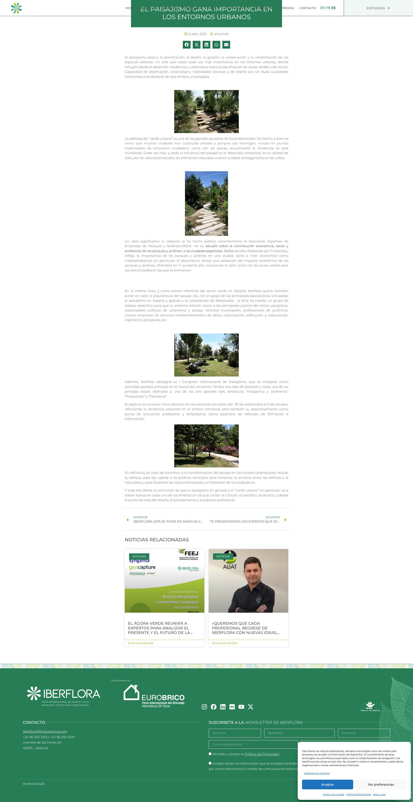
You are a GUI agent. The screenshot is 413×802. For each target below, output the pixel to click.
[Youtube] (241, 707)
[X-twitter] (251, 707)
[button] (187, 45)
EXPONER (169, 8)
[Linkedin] (223, 707)
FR (328, 8)
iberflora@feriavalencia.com (45, 731)
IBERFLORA (148, 8)
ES (333, 8)
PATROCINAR (191, 8)
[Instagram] (204, 707)
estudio (240, 251)
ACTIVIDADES (233, 8)
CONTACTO (307, 8)
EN (322, 8)
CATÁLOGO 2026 (265, 8)
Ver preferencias (381, 784)
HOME (130, 8)
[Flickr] (232, 707)
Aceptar (327, 784)
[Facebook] (214, 707)
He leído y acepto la (246, 754)
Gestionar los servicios (317, 773)
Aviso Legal (379, 794)
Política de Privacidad (359, 794)
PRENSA (288, 8)
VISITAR (212, 8)
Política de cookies (333, 794)
